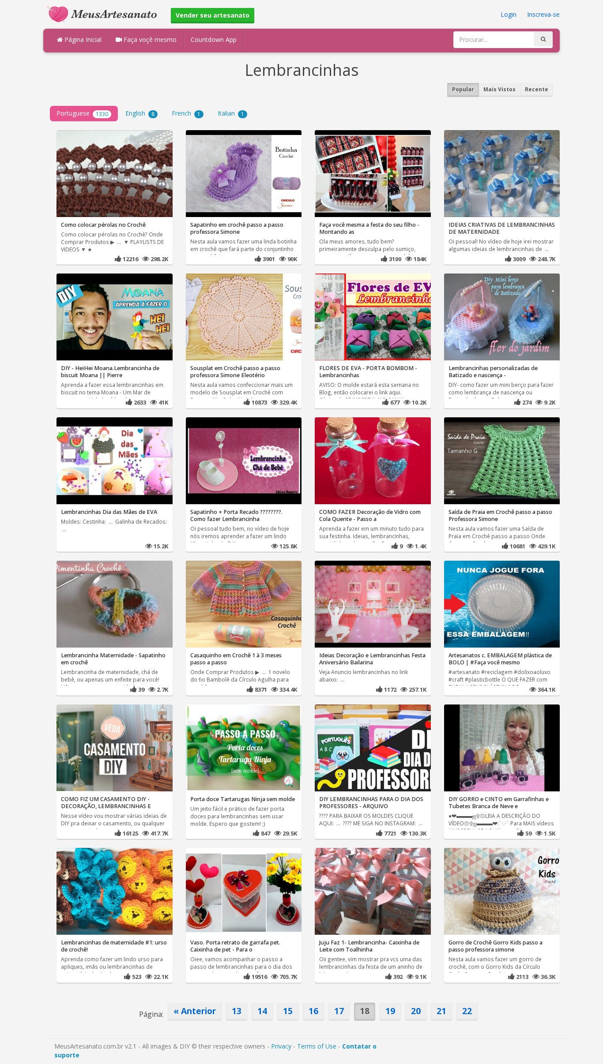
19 (390, 1011)
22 (467, 1011)
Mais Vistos (499, 89)
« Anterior (194, 1011)
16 (313, 1011)
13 (236, 1011)
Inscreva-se (543, 14)
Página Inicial (82, 39)
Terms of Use (316, 1046)
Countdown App (214, 39)
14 (262, 1011)
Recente (536, 89)
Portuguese (82, 113)
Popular (463, 89)
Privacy (281, 1046)
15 (288, 1011)
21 (441, 1011)
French (186, 113)
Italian (231, 113)
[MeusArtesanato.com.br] (104, 13)
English (140, 113)
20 (416, 1011)
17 (339, 1011)
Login (508, 14)
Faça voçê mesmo (149, 39)
